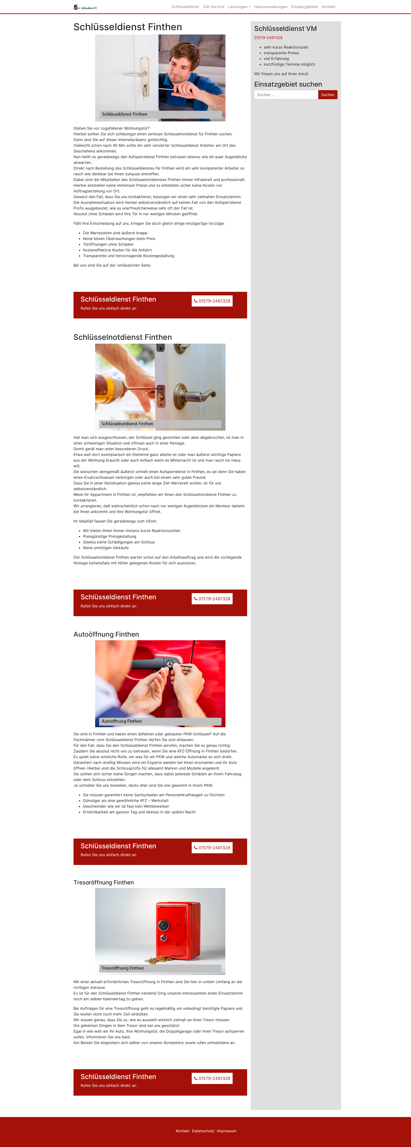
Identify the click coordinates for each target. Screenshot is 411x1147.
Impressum (226, 1130)
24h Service (213, 6)
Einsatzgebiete (304, 6)
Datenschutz (203, 1130)
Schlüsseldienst (185, 6)
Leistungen (238, 6)
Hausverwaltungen (271, 6)
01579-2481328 (268, 37)
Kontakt (329, 6)
